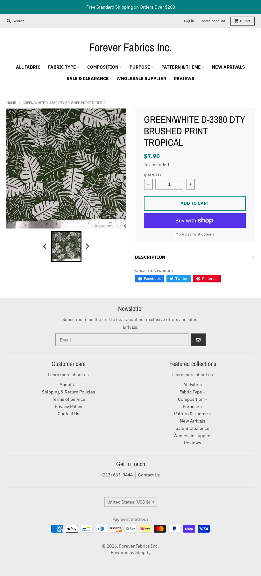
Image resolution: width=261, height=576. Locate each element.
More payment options (194, 234)
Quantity (153, 175)
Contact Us (149, 475)
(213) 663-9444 (117, 475)
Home (11, 103)
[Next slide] (87, 246)
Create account (212, 21)
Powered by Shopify (131, 552)
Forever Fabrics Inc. (130, 47)
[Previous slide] (45, 246)
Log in (189, 21)
